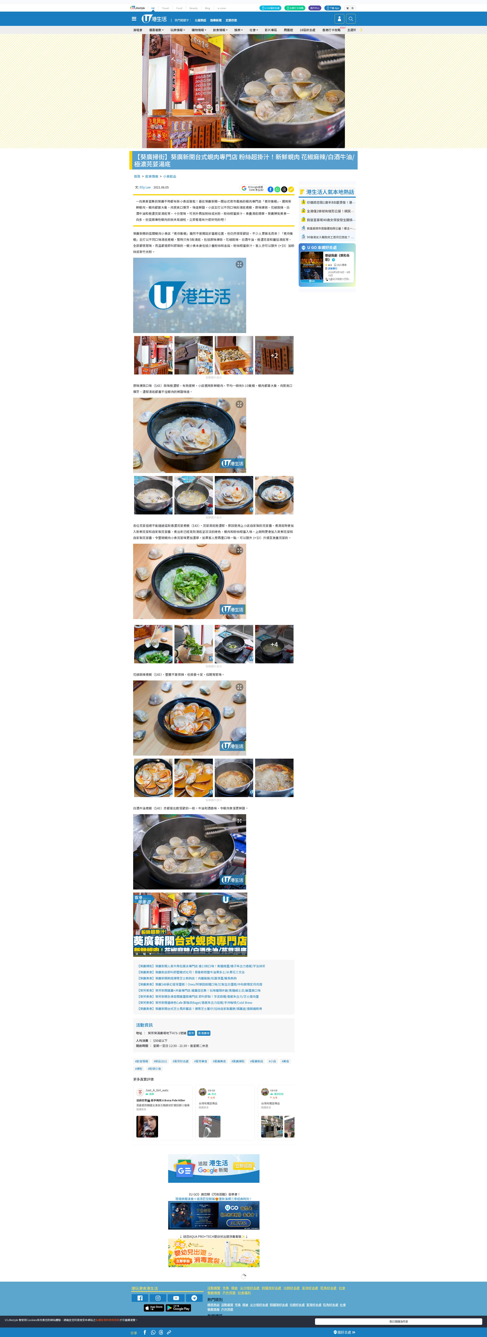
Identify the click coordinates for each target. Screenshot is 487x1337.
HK (153, 8)
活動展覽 (213, 1287)
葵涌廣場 (203, 1033)
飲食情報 (151, 176)
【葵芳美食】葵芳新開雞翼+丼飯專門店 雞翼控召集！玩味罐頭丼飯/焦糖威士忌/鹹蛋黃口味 (199, 990)
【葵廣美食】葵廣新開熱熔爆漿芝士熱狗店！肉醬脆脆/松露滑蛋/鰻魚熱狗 (187, 978)
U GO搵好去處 (272, 8)
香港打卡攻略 (331, 30)
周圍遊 (288, 30)
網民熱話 (213, 1304)
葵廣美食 (220, 1061)
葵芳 (191, 1033)
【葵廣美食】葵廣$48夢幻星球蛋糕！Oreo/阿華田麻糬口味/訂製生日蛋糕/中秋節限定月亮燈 (199, 984)
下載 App (334, 8)
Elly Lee (145, 187)
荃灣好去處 (310, 1287)
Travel (165, 8)
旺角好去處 (328, 1287)
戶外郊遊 (229, 1292)
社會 (342, 1287)
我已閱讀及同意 (398, 1321)
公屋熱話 (200, 20)
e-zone (222, 8)
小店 (273, 1061)
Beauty (194, 8)
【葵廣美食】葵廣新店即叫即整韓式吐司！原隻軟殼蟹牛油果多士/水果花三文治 (191, 972)
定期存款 (231, 20)
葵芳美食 (201, 1061)
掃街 (139, 1069)
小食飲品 (169, 176)
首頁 (137, 176)
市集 (226, 1287)
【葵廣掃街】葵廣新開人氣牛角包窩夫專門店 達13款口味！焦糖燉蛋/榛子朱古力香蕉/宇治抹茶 (201, 966)
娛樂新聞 (216, 20)
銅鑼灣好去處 (271, 1287)
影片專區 (271, 30)
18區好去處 (307, 30)
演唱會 (137, 30)
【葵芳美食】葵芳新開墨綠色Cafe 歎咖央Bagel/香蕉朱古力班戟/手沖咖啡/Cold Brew (194, 1002)
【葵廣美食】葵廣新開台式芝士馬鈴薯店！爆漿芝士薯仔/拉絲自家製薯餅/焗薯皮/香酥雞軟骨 (199, 1008)
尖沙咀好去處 (249, 1287)
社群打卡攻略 (296, 8)
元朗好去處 (291, 1287)
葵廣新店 (257, 1061)
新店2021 (161, 1061)
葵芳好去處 (181, 1061)
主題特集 (353, 30)
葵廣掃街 (238, 1061)
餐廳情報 (213, 1292)
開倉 (234, 1287)
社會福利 (244, 1292)
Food (179, 8)
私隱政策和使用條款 (107, 1320)
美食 (286, 1061)
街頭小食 (155, 1069)
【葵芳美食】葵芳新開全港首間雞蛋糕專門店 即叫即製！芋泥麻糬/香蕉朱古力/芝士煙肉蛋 (198, 996)
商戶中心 (314, 8)
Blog (207, 8)
